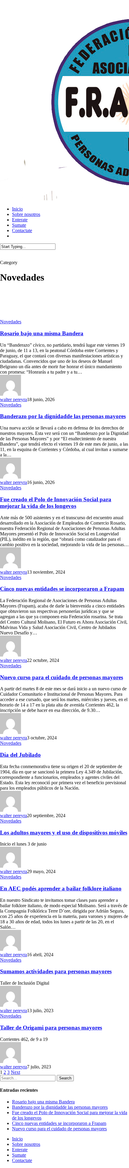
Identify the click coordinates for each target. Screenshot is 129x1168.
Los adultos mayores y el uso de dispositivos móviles (63, 832)
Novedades (10, 321)
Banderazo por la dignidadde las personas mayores (63, 416)
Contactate (22, 1160)
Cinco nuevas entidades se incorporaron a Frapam (62, 589)
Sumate (19, 1155)
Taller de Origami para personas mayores (51, 1027)
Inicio (17, 1138)
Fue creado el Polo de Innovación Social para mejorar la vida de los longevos (55, 502)
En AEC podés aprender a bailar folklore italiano (61, 888)
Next (15, 1072)
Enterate (20, 1149)
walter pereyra (13, 399)
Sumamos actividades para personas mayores (56, 971)
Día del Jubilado (20, 755)
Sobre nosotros (26, 1144)
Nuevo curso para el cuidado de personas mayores (61, 677)
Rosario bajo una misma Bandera (41, 333)
